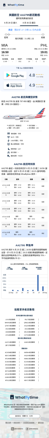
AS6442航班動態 (29, 371)
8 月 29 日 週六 (10, 23)
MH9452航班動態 (10, 323)
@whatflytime (18, 429)
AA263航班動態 (10, 329)
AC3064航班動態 (29, 362)
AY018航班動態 (10, 335)
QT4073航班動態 (10, 326)
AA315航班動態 (29, 329)
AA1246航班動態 (29, 326)
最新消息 (41, 423)
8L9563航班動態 (29, 374)
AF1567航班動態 (10, 374)
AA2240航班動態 (29, 355)
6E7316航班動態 (10, 371)
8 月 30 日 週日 (29, 23)
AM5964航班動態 (29, 352)
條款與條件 (17, 423)
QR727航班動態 (10, 345)
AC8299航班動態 (29, 377)
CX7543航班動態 (29, 335)
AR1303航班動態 (29, 332)
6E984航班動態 (10, 368)
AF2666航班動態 (10, 365)
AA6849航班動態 (10, 377)
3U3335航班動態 (10, 362)
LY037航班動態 (10, 319)
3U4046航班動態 (29, 365)
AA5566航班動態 (29, 368)
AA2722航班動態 (10, 342)
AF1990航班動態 (10, 359)
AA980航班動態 (10, 332)
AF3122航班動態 (10, 380)
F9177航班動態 (29, 319)
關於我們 (8, 423)
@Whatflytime (33, 429)
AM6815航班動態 (29, 359)
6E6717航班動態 (29, 380)
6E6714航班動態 (10, 355)
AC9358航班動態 (10, 352)
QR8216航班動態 (29, 323)
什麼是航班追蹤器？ (29, 423)
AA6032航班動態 (29, 342)
